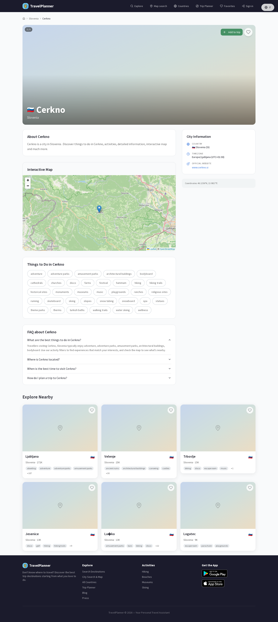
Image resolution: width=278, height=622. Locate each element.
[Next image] (249, 75)
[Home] (24, 18)
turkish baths (77, 310)
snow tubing (107, 301)
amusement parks (88, 273)
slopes (88, 301)
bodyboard (146, 273)
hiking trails (156, 283)
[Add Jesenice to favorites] (92, 487)
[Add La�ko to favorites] (171, 487)
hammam (121, 283)
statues (160, 301)
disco (73, 283)
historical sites (39, 292)
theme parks (38, 310)
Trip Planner (89, 587)
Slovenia (34, 18)
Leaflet (152, 249)
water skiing (123, 310)
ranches (138, 292)
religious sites (159, 292)
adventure (36, 273)
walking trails (100, 310)
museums (82, 292)
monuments (62, 292)
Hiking (145, 571)
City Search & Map (92, 577)
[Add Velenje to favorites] (171, 410)
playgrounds (119, 292)
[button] (99, 209)
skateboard (54, 301)
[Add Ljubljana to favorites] (92, 410)
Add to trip (234, 32)
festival (103, 283)
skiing (72, 301)
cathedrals (37, 283)
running (35, 301)
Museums (147, 582)
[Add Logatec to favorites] (249, 487)
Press (85, 598)
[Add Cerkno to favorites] (248, 32)
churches (56, 283)
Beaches (147, 577)
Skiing (145, 587)
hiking (138, 283)
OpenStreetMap (167, 249)
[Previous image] (28, 75)
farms (87, 283)
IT (270, 7)
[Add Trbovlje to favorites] (249, 410)
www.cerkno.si (200, 167)
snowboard (128, 301)
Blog (84, 592)
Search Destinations (93, 571)
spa (145, 301)
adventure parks (60, 273)
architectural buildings (119, 273)
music (100, 292)
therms (57, 310)
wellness (143, 310)
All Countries (89, 582)
